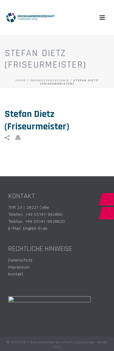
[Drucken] (21, 137)
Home (21, 80)
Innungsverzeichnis (49, 80)
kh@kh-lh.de (35, 228)
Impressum (18, 266)
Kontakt (15, 273)
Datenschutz (20, 259)
